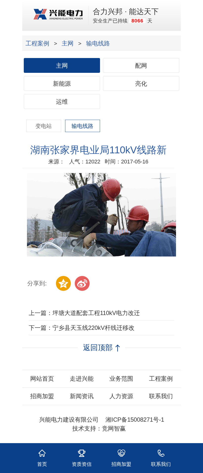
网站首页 (42, 378)
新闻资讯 (82, 396)
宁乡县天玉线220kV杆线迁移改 (93, 327)
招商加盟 (42, 396)
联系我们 (161, 396)
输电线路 (98, 43)
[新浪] (82, 283)
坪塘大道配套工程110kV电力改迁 (96, 313)
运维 (62, 101)
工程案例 (37, 43)
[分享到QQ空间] (63, 283)
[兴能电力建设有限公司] (58, 17)
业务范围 (121, 378)
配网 (141, 65)
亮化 (141, 83)
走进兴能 (82, 378)
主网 (68, 43)
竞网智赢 (114, 428)
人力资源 (121, 396)
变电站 (43, 126)
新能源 (62, 83)
